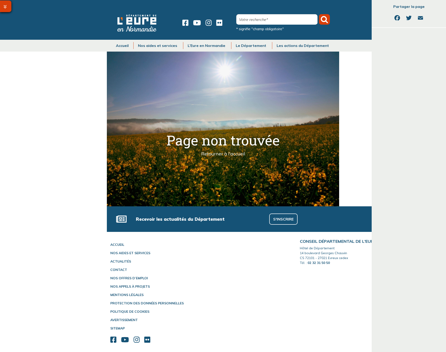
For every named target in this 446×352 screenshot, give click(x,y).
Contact (118, 270)
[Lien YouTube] (197, 22)
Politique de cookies (129, 311)
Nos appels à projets (130, 286)
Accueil (117, 245)
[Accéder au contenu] (5, 6)
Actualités (120, 261)
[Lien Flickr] (219, 22)
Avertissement (124, 320)
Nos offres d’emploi (129, 278)
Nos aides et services (130, 253)
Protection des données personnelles (147, 303)
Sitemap (117, 328)
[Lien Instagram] (209, 22)
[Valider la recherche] (324, 19)
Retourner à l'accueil (223, 154)
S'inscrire (283, 219)
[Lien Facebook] (185, 22)
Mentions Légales (127, 295)
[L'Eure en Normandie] (137, 23)
